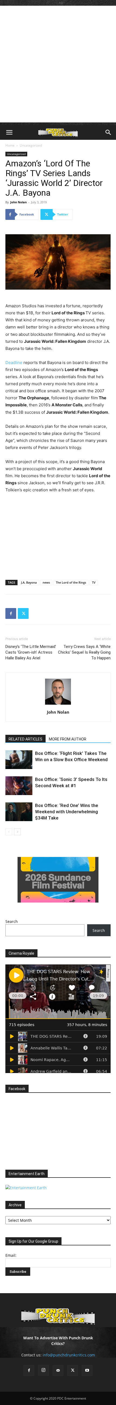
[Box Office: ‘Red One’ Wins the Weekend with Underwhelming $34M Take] (18, 811)
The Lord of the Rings (71, 582)
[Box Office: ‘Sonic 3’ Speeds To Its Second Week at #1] (18, 785)
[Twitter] (23, 613)
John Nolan (18, 202)
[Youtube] (87, 1370)
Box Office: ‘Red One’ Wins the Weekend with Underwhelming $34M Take (66, 812)
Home (10, 145)
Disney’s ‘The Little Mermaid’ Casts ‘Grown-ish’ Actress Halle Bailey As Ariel (30, 652)
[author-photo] (58, 704)
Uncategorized (31, 145)
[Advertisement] (58, 64)
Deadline (13, 362)
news (46, 582)
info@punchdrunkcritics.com (69, 1354)
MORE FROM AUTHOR (67, 739)
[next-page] (17, 831)
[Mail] (58, 1370)
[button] (9, 132)
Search (11, 921)
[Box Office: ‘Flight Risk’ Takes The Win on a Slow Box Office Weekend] (18, 759)
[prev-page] (8, 831)
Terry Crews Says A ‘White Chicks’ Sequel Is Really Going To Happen (84, 652)
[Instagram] (43, 1370)
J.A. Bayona (29, 582)
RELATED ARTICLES (25, 739)
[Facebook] (10, 613)
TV (93, 582)
